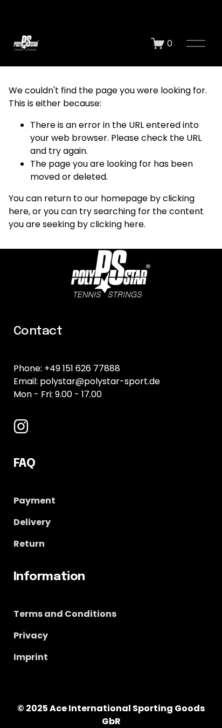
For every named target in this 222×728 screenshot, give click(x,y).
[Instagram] (21, 426)
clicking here (117, 224)
